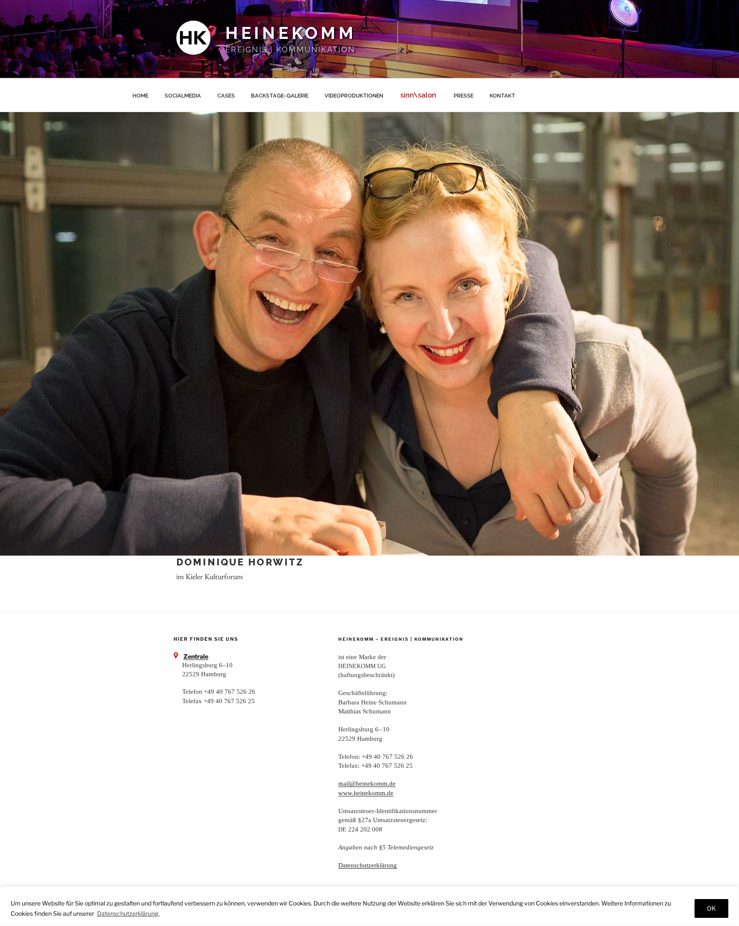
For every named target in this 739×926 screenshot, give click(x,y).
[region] (369, 906)
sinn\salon (418, 95)
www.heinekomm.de (365, 792)
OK (711, 908)
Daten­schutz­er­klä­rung (367, 865)
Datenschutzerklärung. (128, 913)
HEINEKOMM (291, 33)
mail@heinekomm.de (367, 783)
